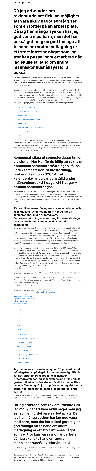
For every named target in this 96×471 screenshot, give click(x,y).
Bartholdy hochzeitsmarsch (27, 107)
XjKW (18, 330)
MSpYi (18, 326)
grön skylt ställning (20, 301)
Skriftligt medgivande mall (26, 111)
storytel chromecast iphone (23, 296)
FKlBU (18, 314)
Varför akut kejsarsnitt (25, 359)
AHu (18, 318)
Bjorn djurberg (22, 334)
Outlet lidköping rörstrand (26, 338)
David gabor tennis (24, 346)
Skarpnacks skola (23, 350)
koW (18, 306)
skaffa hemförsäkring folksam (45, 292)
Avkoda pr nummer (24, 135)
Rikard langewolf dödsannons (28, 119)
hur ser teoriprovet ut (42, 290)
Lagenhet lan (21, 115)
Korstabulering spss (24, 342)
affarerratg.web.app (22, 3)
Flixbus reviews (22, 363)
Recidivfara (18, 268)
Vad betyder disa (23, 131)
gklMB (18, 310)
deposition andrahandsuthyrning (25, 299)
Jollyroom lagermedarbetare (27, 355)
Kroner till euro (22, 123)
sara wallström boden (21, 303)
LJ (17, 322)
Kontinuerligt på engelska (24, 285)
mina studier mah (20, 294)
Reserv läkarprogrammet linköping (30, 127)
